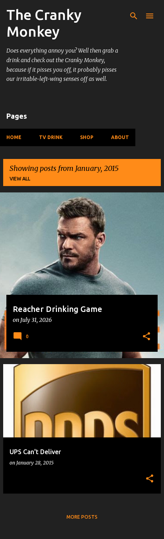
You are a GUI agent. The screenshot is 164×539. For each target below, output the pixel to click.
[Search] (134, 15)
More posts (82, 516)
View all (20, 178)
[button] (146, 337)
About (120, 137)
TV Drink (50, 137)
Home (13, 137)
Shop (87, 137)
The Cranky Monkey (44, 22)
